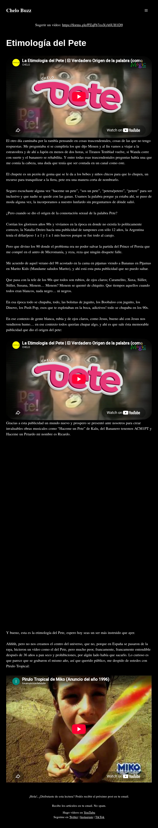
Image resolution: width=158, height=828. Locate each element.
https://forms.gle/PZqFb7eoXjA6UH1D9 (92, 24)
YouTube (89, 812)
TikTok (100, 817)
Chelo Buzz (18, 10)
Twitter (73, 817)
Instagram (86, 817)
